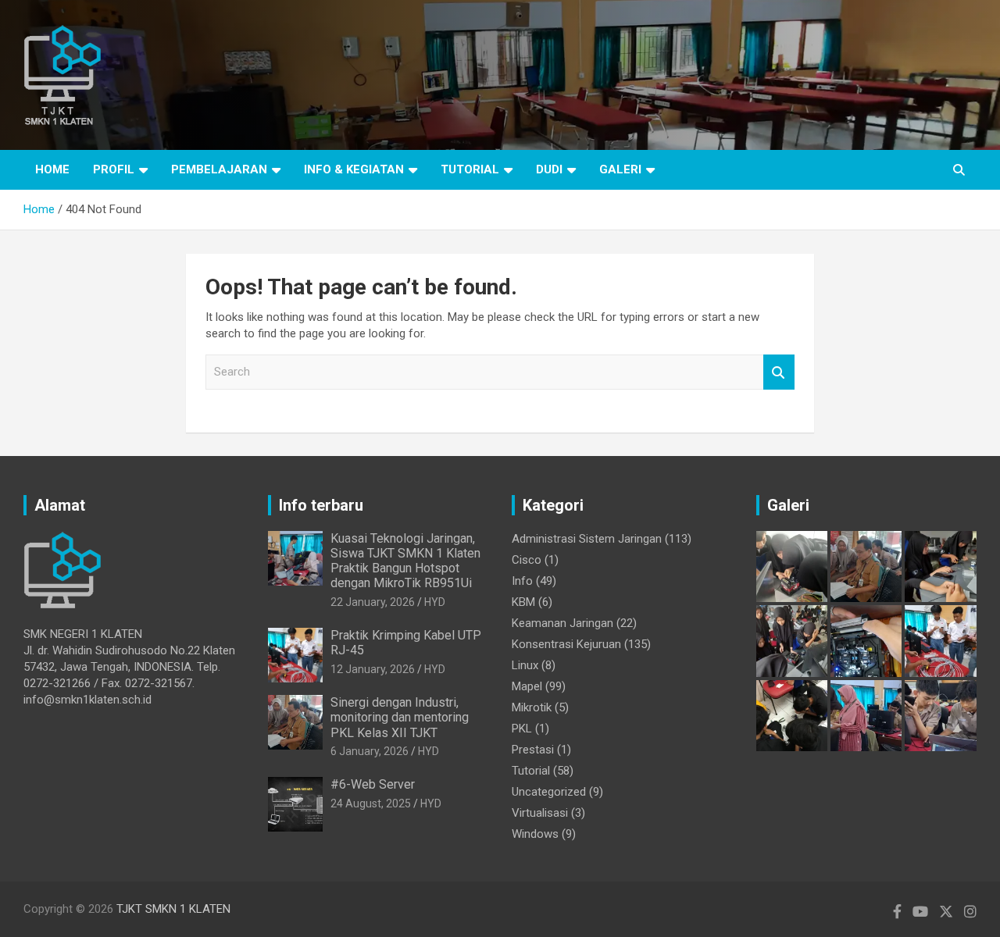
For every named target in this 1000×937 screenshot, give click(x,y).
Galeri (620, 169)
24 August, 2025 (370, 803)
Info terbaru (321, 505)
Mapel (527, 686)
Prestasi (533, 750)
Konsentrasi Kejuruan (566, 644)
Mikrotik (532, 707)
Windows (535, 834)
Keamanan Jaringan (562, 623)
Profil (113, 169)
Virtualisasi (540, 813)
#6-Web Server (372, 784)
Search (779, 372)
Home (52, 169)
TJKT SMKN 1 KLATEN (173, 909)
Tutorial (470, 169)
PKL (522, 728)
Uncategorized (549, 792)
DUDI (549, 169)
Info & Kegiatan (354, 169)
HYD (434, 602)
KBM (523, 602)
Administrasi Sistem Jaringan (587, 539)
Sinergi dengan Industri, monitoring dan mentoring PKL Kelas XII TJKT (399, 717)
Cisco (526, 560)
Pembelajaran (219, 169)
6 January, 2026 (369, 751)
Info (522, 581)
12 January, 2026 (372, 669)
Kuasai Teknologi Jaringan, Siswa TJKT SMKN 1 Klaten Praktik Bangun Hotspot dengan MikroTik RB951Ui (405, 561)
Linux (525, 665)
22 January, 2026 (372, 602)
